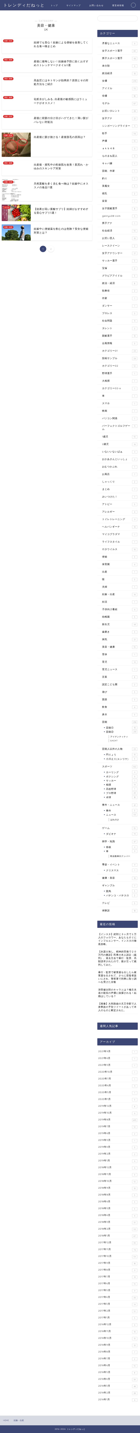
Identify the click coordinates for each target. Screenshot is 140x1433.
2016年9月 (117, 1345)
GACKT (114, 740)
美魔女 (118, 185)
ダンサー (118, 305)
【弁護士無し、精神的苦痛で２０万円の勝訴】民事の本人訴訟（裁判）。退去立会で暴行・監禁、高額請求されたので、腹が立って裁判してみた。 (117, 958)
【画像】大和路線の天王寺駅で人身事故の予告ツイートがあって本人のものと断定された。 (117, 1006)
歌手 (119, 133)
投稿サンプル (119, 358)
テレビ (118, 902)
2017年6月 (117, 1283)
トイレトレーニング (118, 519)
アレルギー (118, 511)
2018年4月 (116, 1215)
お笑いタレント (119, 110)
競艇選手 (118, 335)
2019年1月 (116, 1160)
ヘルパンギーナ (119, 526)
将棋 (120, 847)
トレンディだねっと (24, 5)
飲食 (118, 706)
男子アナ (118, 223)
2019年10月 (116, 1113)
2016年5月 (116, 1372)
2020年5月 (116, 1092)
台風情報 (118, 343)
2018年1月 (117, 1235)
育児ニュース (118, 669)
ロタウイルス (119, 549)
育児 (119, 661)
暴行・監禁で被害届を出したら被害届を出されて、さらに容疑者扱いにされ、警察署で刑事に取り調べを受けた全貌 (117, 977)
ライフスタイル (118, 541)
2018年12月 (116, 1167)
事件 (120, 810)
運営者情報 (118, 5)
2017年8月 (116, 1270)
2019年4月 (116, 1147)
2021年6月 (116, 1058)
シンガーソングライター (118, 125)
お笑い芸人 (119, 238)
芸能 (119, 721)
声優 (119, 140)
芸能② (121, 731)
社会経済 (119, 230)
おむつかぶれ (118, 466)
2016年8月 (116, 1351)
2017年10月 (117, 1256)
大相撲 (118, 380)
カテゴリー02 (119, 365)
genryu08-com (118, 215)
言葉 (118, 676)
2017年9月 (117, 1263)
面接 (118, 699)
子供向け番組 (118, 609)
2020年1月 (116, 1099)
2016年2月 (117, 1392)
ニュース (121, 814)
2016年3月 (117, 1386)
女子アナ (119, 118)
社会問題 (118, 320)
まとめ (118, 489)
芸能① (121, 727)
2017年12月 (117, 1242)
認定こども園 (118, 684)
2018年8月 (116, 1194)
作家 (118, 298)
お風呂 (118, 474)
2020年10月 (116, 1072)
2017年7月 (117, 1276)
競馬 (120, 891)
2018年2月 (117, 1229)
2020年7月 (116, 1078)
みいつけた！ (118, 496)
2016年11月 (117, 1331)
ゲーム (119, 828)
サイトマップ (73, 5)
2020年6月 (116, 1085)
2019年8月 (117, 1119)
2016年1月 (116, 1399)
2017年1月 (116, 1317)
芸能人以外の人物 (119, 748)
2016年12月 (116, 1324)
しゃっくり (118, 481)
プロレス (118, 313)
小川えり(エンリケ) (120, 758)
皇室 (118, 200)
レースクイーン (118, 245)
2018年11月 (116, 1174)
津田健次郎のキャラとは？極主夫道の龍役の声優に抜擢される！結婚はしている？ (117, 992)
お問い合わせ (96, 5)
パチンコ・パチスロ (120, 895)
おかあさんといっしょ (118, 459)
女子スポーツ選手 (119, 50)
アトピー (118, 504)
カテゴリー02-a (118, 388)
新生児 (119, 624)
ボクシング (120, 776)
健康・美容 (119, 877)
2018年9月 (117, 1188)
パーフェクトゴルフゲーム (118, 427)
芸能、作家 (118, 170)
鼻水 (118, 714)
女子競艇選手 (118, 208)
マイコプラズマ (118, 534)
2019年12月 (116, 1106)
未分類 (118, 65)
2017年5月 (116, 1290)
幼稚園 (118, 616)
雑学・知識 (119, 841)
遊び (118, 691)
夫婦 (118, 586)
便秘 (118, 556)
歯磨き (118, 631)
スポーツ (119, 766)
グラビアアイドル (118, 275)
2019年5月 (116, 1140)
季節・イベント (118, 864)
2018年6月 (116, 1201)
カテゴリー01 (119, 350)
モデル (119, 103)
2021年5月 (116, 1065)
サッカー (120, 780)
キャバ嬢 (118, 163)
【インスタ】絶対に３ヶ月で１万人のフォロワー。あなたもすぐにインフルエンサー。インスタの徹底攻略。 (117, 939)
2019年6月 (116, 1133)
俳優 (119, 95)
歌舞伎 (118, 290)
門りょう (120, 754)
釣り (118, 178)
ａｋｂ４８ (118, 148)
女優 (119, 80)
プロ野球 (121, 793)
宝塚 (118, 268)
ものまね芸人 (118, 155)
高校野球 (120, 788)
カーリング (120, 772)
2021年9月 (116, 1051)
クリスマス (120, 870)
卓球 (121, 797)
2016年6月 (117, 1365)
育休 (118, 654)
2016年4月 (117, 1379)
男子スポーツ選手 (119, 58)
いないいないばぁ (118, 451)
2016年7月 (116, 1358)
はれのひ (114, 819)
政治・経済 (118, 283)
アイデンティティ (119, 736)
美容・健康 (119, 646)
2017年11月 (117, 1249)
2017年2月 (117, 1311)
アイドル (119, 88)
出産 (118, 571)
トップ (54, 5)
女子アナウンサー (119, 253)
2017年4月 (117, 1297)
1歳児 (119, 436)
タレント (118, 328)
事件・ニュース (119, 804)
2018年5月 (116, 1208)
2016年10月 (116, 1338)
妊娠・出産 (119, 594)
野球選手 (118, 373)
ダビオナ (121, 833)
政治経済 (119, 73)
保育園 (118, 564)
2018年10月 (117, 1181)
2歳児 (119, 444)
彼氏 (118, 193)
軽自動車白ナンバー (120, 856)
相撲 (121, 784)
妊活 (118, 601)
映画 (118, 410)
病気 (119, 639)
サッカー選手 (118, 260)
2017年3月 (117, 1304)
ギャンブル (118, 885)
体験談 (119, 910)
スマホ (118, 403)
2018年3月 (117, 1222)
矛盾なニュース (118, 43)
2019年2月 (116, 1154)
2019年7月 (117, 1126)
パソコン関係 (118, 418)
